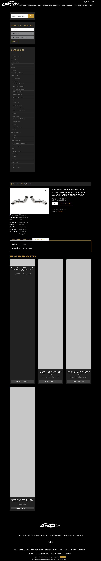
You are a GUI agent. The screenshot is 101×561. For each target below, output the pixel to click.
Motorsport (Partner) (18, 86)
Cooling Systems (17, 127)
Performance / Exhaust (19, 89)
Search (14, 41)
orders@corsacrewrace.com (73, 535)
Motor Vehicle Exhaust (17, 73)
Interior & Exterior (16, 132)
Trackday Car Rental (59, 5)
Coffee (14, 165)
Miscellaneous (16, 167)
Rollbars (15, 138)
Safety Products (17, 121)
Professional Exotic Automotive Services (28, 550)
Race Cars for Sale (71, 5)
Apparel (13, 148)
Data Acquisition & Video (19, 143)
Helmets (15, 159)
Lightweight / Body (18, 92)
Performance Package (19, 111)
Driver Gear (16, 154)
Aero (14, 100)
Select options (22, 381)
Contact (60, 554)
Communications (17, 146)
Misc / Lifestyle (15, 162)
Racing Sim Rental (83, 5)
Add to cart (66, 203)
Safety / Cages (16, 81)
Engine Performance (16, 57)
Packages (13, 70)
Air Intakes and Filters (18, 108)
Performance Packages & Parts (27, 5)
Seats (14, 135)
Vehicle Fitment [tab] (41, 239)
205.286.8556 (57, 535)
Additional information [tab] (21, 239)
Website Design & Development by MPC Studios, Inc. (53, 559)
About (91, 5)
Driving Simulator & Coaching (38, 554)
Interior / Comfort (17, 94)
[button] (46, 191)
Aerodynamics (15, 62)
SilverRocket (14, 76)
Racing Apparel (17, 151)
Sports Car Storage (78, 550)
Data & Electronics (16, 140)
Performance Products (19, 119)
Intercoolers (16, 103)
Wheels (13, 54)
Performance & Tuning (17, 97)
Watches (15, 157)
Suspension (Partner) (18, 84)
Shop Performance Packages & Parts (57, 550)
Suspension (14, 59)
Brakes (13, 67)
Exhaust (13, 65)
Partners (68, 554)
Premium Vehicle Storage (45, 5)
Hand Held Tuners (17, 105)
